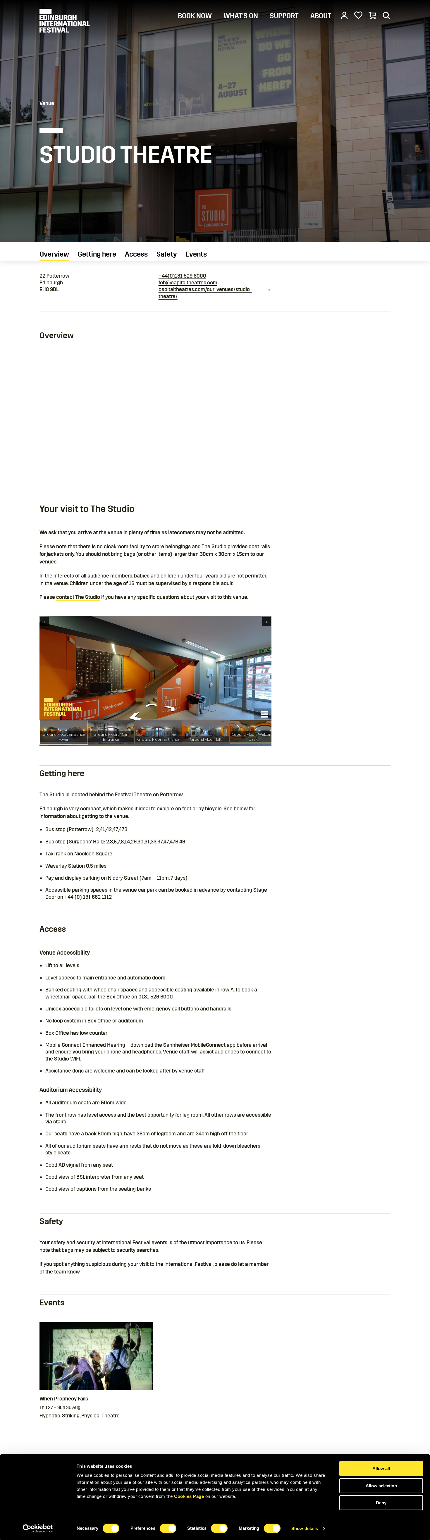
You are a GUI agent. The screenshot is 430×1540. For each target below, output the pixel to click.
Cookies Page (189, 1496)
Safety (166, 254)
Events (196, 254)
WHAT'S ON (240, 16)
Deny (381, 1502)
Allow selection (381, 1485)
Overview (54, 254)
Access (136, 254)
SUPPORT (284, 16)
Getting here (97, 254)
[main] (215, 727)
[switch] (168, 1528)
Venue (46, 103)
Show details (304, 1528)
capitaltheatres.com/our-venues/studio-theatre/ (205, 292)
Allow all (381, 1468)
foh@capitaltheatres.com (188, 282)
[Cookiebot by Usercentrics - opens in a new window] (37, 1528)
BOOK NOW (195, 16)
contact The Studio (78, 597)
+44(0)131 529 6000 (182, 276)
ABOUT (320, 16)
